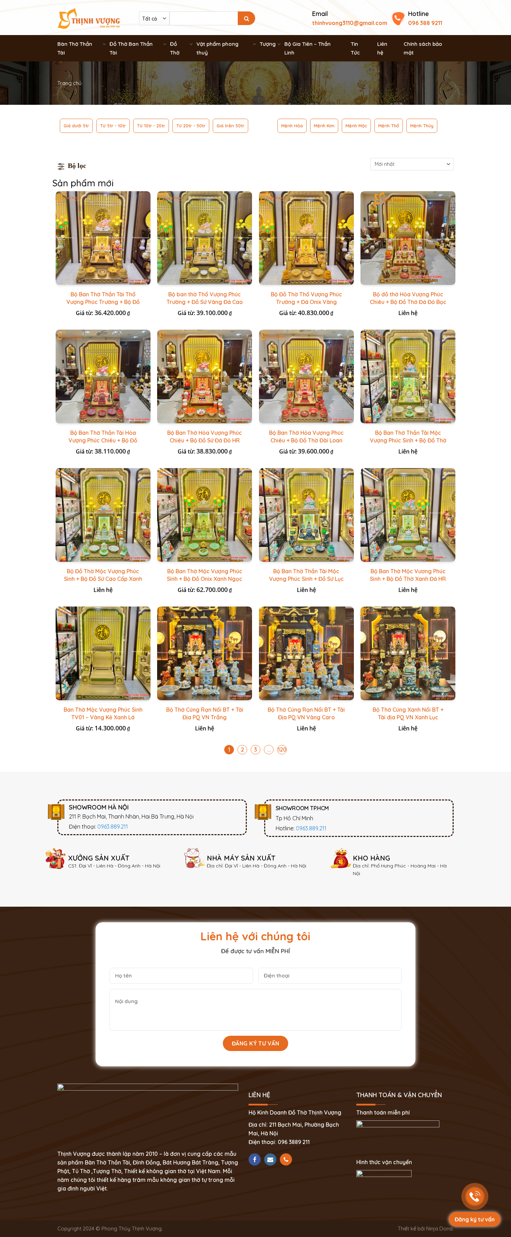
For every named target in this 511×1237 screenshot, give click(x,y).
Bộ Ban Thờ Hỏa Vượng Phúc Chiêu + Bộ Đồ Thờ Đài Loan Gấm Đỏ (306, 440)
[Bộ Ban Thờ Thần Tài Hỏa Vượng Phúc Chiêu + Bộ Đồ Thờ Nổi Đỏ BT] (103, 376)
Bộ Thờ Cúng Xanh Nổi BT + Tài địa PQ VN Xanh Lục (408, 713)
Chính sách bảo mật (423, 48)
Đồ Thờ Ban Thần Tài (131, 48)
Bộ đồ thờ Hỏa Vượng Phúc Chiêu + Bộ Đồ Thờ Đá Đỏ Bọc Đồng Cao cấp (408, 302)
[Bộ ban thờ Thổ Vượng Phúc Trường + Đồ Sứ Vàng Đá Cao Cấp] (204, 238)
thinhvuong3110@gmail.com (349, 23)
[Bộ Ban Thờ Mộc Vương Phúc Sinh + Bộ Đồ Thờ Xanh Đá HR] (407, 515)
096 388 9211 (425, 23)
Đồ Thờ (174, 48)
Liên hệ (382, 48)
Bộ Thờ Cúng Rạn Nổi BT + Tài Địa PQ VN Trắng (204, 713)
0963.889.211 (112, 826)
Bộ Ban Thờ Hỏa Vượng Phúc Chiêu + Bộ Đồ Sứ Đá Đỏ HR (204, 436)
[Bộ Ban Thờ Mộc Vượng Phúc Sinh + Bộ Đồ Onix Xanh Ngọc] (204, 515)
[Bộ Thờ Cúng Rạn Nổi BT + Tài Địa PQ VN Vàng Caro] (306, 653)
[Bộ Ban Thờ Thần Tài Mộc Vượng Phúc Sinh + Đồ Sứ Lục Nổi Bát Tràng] (306, 515)
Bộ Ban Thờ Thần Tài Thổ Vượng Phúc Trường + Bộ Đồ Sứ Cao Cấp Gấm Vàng (103, 302)
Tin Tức (355, 48)
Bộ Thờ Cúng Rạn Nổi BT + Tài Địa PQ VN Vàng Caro (306, 713)
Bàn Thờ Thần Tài (74, 48)
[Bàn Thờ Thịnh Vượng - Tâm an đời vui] (88, 17)
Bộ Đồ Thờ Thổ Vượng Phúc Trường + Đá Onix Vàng (306, 298)
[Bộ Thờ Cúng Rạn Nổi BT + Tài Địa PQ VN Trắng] (204, 653)
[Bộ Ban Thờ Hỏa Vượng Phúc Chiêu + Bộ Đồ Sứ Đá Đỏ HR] (204, 376)
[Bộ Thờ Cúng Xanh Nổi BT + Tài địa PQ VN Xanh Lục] (407, 653)
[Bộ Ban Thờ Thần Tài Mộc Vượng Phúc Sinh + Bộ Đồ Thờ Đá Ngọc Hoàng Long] (407, 376)
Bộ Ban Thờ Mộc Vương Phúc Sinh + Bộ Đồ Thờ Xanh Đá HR (408, 575)
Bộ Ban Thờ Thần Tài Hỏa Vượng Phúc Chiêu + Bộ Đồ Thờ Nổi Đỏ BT (102, 440)
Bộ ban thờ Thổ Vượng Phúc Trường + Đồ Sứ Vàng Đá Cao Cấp (205, 302)
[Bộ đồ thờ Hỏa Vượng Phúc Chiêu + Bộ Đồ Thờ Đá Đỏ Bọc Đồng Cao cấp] (407, 238)
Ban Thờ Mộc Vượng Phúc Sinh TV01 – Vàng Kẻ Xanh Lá (103, 713)
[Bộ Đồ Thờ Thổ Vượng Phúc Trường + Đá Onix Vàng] (306, 238)
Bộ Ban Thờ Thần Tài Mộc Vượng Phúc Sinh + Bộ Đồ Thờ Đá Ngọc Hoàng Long (408, 440)
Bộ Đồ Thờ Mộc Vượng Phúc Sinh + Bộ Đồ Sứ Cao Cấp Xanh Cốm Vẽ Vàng (103, 579)
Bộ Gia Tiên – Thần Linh (307, 48)
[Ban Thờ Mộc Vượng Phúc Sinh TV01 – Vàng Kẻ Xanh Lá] (103, 653)
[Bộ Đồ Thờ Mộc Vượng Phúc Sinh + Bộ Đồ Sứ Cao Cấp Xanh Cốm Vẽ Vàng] (103, 515)
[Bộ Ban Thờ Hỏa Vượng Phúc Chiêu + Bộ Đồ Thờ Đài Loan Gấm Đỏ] (306, 376)
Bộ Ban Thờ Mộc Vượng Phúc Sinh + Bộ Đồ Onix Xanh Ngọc (204, 575)
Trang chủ (69, 83)
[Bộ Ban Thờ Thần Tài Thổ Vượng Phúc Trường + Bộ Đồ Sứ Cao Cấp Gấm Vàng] (103, 238)
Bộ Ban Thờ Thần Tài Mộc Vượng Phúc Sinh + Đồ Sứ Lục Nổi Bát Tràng (306, 579)
